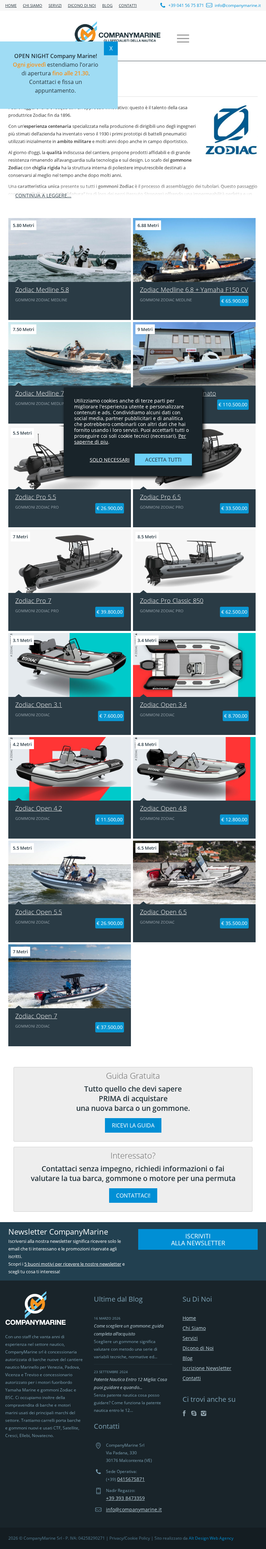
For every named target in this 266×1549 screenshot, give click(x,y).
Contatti (128, 5)
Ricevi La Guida (133, 1125)
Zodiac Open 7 (36, 1016)
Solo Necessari (110, 459)
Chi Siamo (32, 5)
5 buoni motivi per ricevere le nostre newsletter (72, 1264)
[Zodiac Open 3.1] (69, 665)
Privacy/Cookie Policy (129, 1538)
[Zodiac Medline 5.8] (69, 250)
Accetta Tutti (163, 459)
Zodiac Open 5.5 (38, 912)
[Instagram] (203, 1413)
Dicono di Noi (82, 5)
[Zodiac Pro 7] (69, 561)
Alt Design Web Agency (211, 1538)
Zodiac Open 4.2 (38, 808)
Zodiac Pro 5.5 (35, 497)
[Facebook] (184, 1413)
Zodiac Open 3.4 (163, 704)
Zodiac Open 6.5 (163, 912)
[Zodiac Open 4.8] (194, 769)
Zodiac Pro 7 (33, 600)
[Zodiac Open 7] (69, 976)
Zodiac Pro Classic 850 (171, 600)
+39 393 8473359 (125, 1498)
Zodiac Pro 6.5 (160, 497)
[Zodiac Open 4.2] (69, 769)
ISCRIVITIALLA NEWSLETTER (198, 1239)
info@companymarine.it (238, 5)
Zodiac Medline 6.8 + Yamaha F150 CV (194, 289)
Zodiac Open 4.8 (163, 808)
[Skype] (193, 1413)
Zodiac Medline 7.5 (42, 393)
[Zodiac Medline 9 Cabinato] (194, 354)
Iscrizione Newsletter (207, 1368)
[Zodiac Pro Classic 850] (194, 561)
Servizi (55, 5)
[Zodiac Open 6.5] (194, 872)
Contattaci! (133, 1195)
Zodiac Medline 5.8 (42, 289)
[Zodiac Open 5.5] (69, 872)
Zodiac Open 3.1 (38, 704)
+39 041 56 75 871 (185, 5)
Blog (107, 5)
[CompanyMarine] (117, 35)
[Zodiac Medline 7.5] (69, 354)
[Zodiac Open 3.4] (194, 665)
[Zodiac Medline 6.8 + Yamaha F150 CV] (194, 250)
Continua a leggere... (43, 195)
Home (11, 5)
